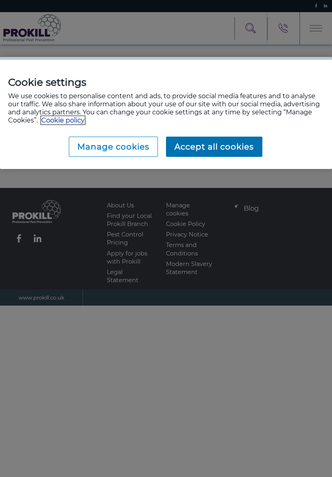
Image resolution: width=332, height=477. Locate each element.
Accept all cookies (214, 147)
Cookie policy (63, 120)
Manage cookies (113, 147)
